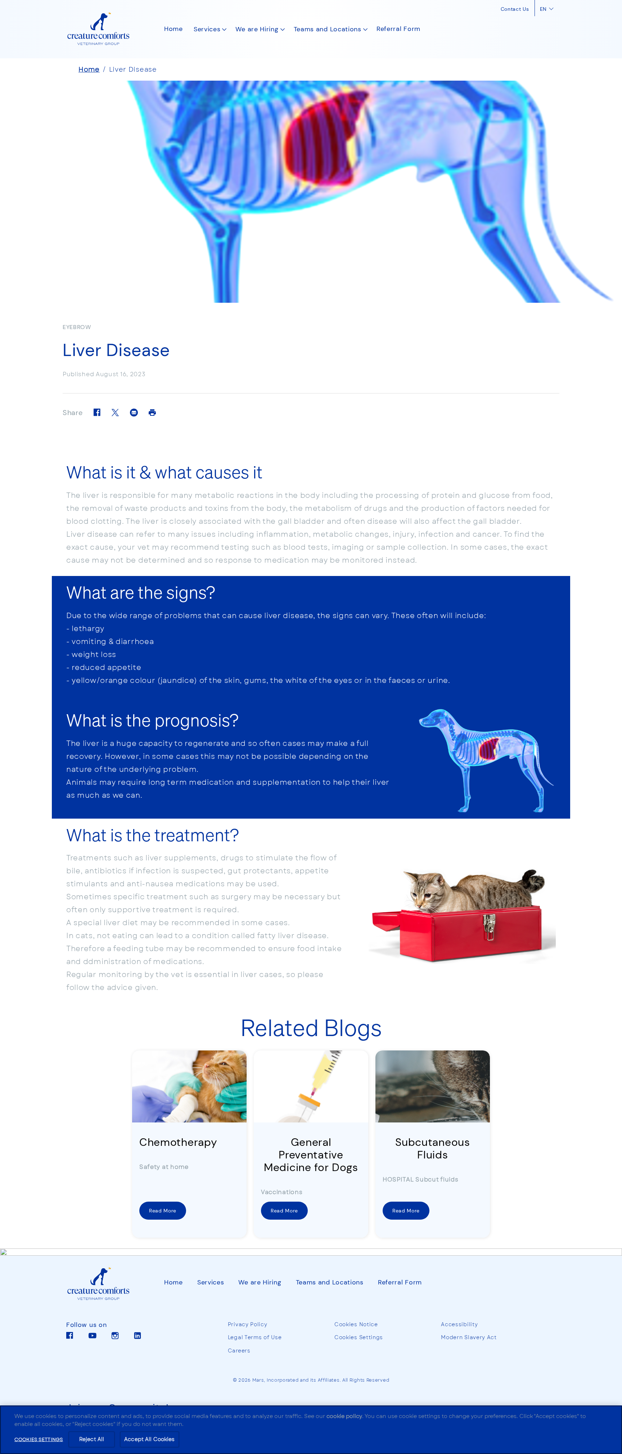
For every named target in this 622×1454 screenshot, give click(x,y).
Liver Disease (133, 69)
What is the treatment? (152, 834)
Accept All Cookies (149, 1439)
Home (89, 69)
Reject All (91, 1439)
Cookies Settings (358, 1337)
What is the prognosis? (152, 719)
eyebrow (77, 327)
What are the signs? (140, 591)
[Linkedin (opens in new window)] (137, 1338)
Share (73, 413)
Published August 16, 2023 (104, 374)
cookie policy (344, 1416)
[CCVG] (104, 1284)
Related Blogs (311, 1026)
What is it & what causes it (164, 471)
